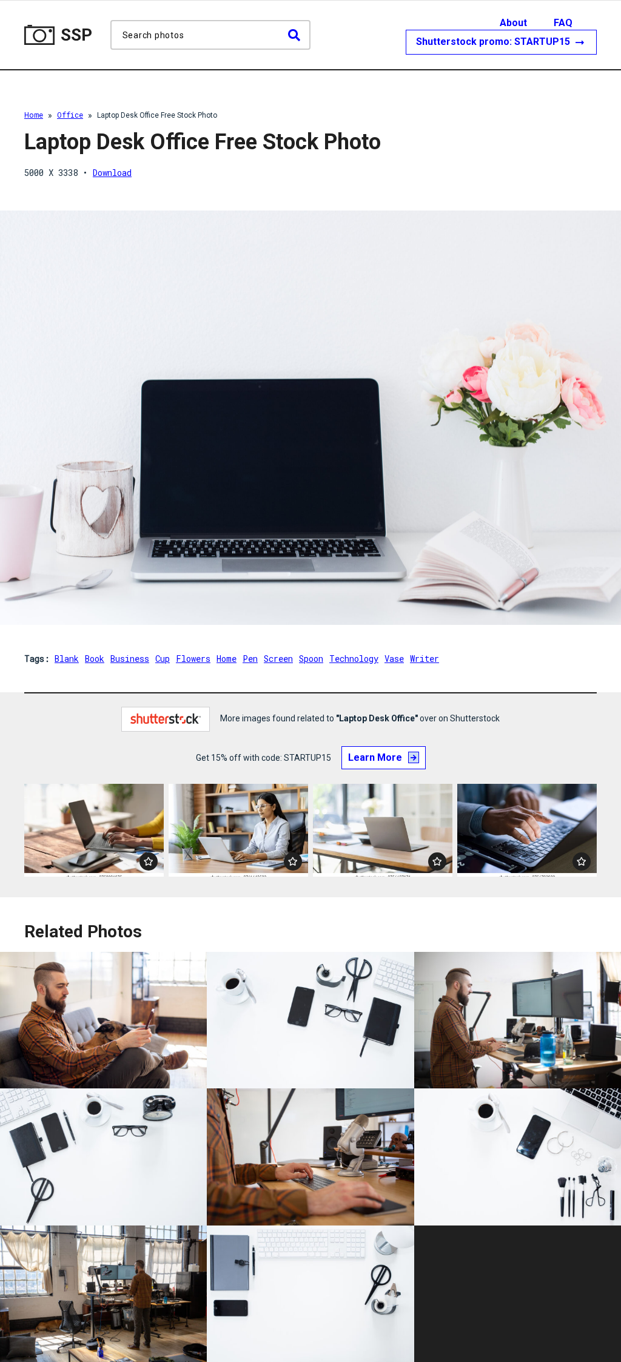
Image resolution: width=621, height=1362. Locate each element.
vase (394, 658)
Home (33, 115)
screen (278, 658)
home (227, 658)
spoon (311, 658)
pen (250, 658)
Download (112, 172)
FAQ (563, 23)
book (94, 658)
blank (67, 658)
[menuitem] (525, 23)
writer (424, 658)
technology (353, 658)
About (513, 23)
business (129, 658)
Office (70, 115)
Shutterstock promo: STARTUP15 (494, 41)
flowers (193, 658)
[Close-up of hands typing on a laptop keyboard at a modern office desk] (527, 830)
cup (162, 658)
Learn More (375, 757)
